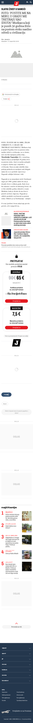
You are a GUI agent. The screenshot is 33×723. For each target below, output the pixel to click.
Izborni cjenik (20, 695)
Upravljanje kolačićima (22, 700)
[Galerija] (16, 54)
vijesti (4, 648)
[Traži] (30, 2)
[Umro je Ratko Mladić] (27, 554)
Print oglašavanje (21, 698)
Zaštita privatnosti (6, 695)
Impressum (4, 692)
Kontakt (4, 700)
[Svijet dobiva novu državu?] (27, 527)
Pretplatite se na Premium (21, 711)
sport (4, 653)
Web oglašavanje (6, 698)
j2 (2, 659)
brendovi (5, 680)
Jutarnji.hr (7, 39)
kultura (4, 669)
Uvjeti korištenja (20, 692)
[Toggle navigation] (2, 2)
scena (4, 675)
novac (4, 664)
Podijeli (5, 99)
